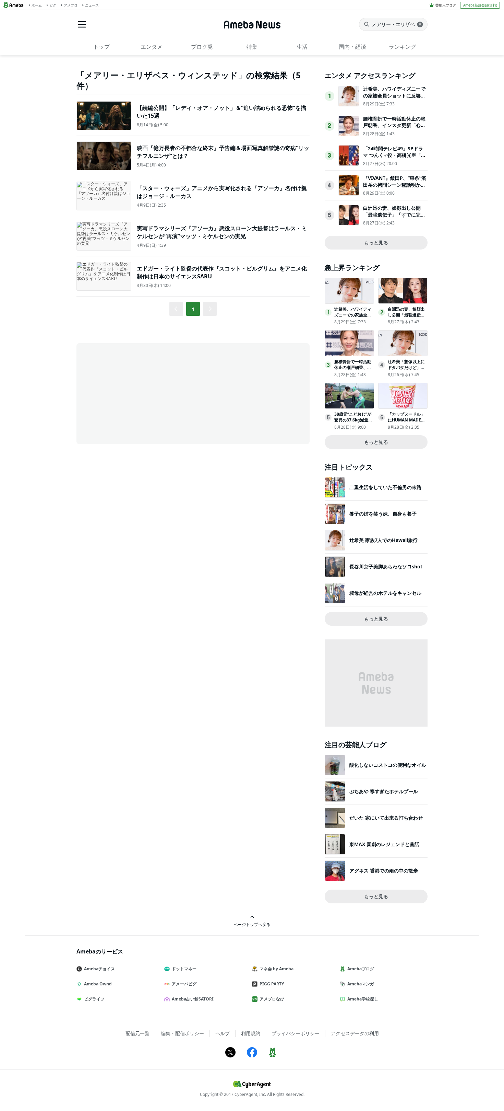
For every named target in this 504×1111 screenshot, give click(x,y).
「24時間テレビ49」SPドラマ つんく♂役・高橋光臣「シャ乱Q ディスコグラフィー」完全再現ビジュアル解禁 (394, 158)
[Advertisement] (138, 393)
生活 (302, 46)
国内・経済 (352, 46)
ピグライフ (94, 999)
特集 (252, 46)
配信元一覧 (137, 1033)
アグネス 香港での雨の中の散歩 (383, 870)
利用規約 (250, 1033)
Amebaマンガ (360, 984)
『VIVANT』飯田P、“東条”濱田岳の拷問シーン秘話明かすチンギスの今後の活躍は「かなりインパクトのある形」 (394, 188)
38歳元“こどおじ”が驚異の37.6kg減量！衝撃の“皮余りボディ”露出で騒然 (353, 422)
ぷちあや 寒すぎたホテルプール (383, 791)
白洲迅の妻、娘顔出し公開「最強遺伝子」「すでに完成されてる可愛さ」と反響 (394, 214)
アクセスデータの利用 (355, 1033)
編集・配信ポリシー (182, 1033)
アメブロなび (272, 999)
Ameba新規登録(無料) (480, 5)
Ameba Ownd (98, 984)
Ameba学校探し (362, 999)
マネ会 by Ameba (276, 969)
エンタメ (152, 46)
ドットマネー (184, 969)
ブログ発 (202, 46)
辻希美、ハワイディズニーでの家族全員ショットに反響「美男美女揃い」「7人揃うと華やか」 (394, 98)
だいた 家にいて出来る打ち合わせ (386, 817)
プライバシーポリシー (296, 1033)
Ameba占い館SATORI (193, 999)
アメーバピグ (184, 984)
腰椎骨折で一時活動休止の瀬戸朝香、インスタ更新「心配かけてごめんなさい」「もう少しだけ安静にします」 (394, 128)
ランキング (402, 46)
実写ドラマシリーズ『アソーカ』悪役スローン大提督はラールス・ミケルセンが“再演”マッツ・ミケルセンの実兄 (222, 232)
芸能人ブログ (445, 5)
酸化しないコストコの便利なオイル (387, 765)
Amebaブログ (360, 969)
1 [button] (193, 309)
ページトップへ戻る (252, 924)
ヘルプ (222, 1033)
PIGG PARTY (272, 984)
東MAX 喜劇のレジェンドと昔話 (384, 844)
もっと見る (376, 242)
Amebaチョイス (99, 969)
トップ (101, 46)
